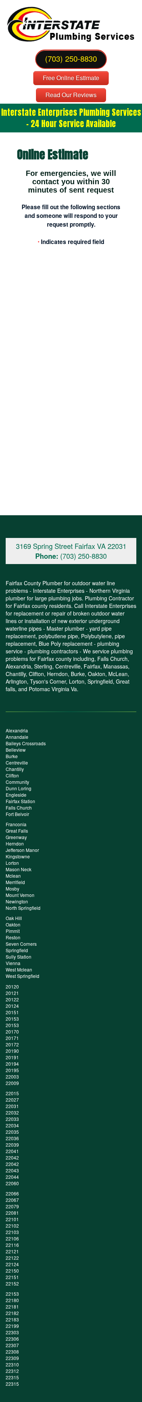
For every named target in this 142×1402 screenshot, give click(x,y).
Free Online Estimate (71, 77)
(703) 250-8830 (71, 58)
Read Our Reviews (71, 94)
